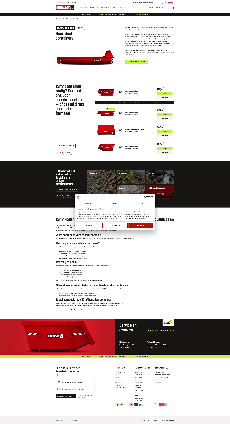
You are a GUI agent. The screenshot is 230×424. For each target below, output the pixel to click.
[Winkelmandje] (173, 8)
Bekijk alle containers (64, 145)
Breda (137, 380)
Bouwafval (118, 374)
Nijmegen (138, 387)
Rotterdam (138, 393)
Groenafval (118, 382)
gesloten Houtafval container (134, 129)
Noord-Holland (139, 390)
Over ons (158, 380)
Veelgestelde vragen (161, 377)
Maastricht (138, 385)
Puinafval (118, 380)
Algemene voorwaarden (62, 420)
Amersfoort (138, 372)
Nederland (138, 400)
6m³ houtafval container (65, 295)
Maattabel (165, 97)
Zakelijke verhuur (120, 387)
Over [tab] (141, 203)
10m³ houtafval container (66, 293)
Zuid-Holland (139, 398)
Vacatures (158, 382)
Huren (165, 93)
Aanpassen (114, 225)
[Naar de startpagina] (65, 7)
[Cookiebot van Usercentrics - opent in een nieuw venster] (145, 197)
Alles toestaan (140, 225)
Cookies (76, 420)
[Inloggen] (169, 7)
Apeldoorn (138, 377)
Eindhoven (138, 382)
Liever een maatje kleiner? (136, 61)
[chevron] (111, 194)
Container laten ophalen (162, 374)
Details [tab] (115, 203)
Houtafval (118, 385)
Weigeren (89, 225)
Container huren (120, 372)
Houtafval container (131, 91)
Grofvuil (117, 377)
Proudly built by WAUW (167, 420)
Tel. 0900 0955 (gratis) (66, 2)
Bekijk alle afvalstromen (66, 189)
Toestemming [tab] (88, 203)
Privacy (71, 420)
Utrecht (137, 395)
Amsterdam (138, 374)
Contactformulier (160, 372)
